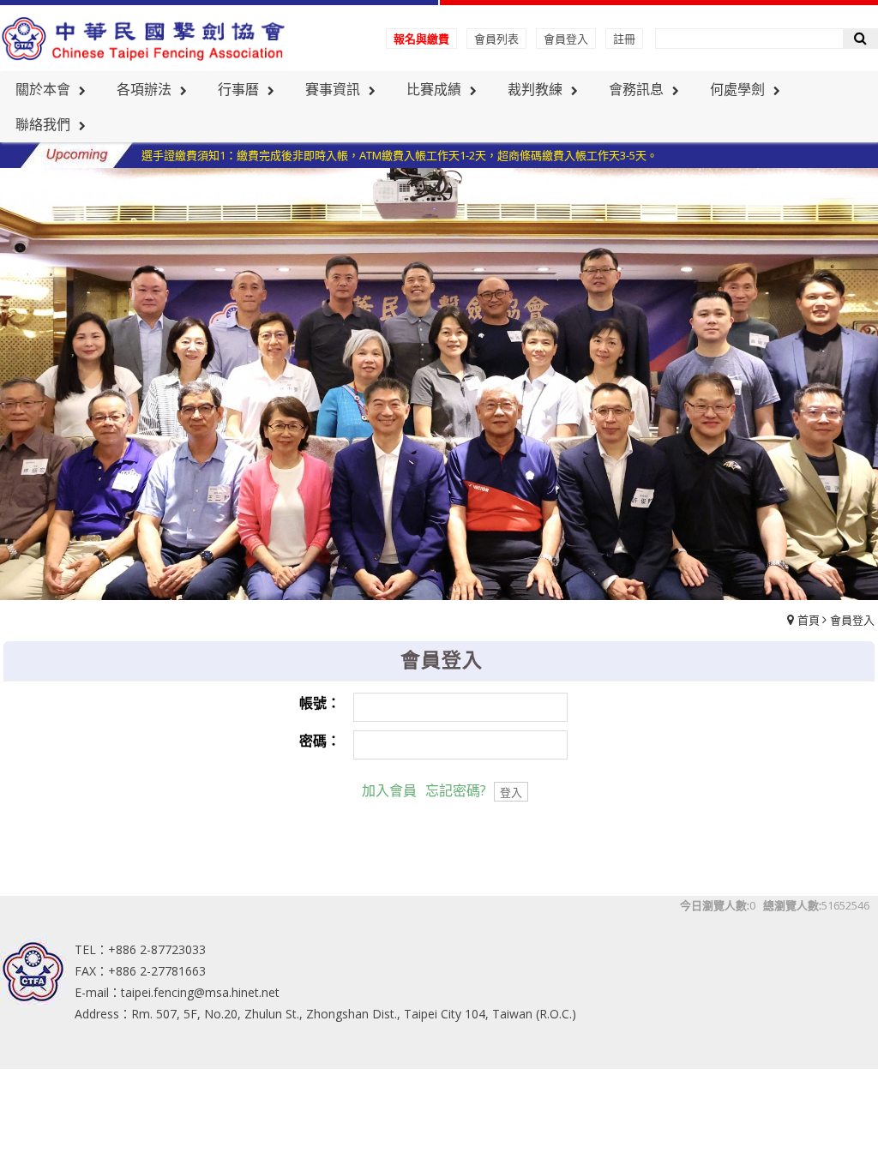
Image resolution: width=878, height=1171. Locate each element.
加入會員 (389, 790)
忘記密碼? (455, 790)
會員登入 (566, 38)
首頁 (808, 620)
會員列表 (496, 38)
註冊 (624, 38)
